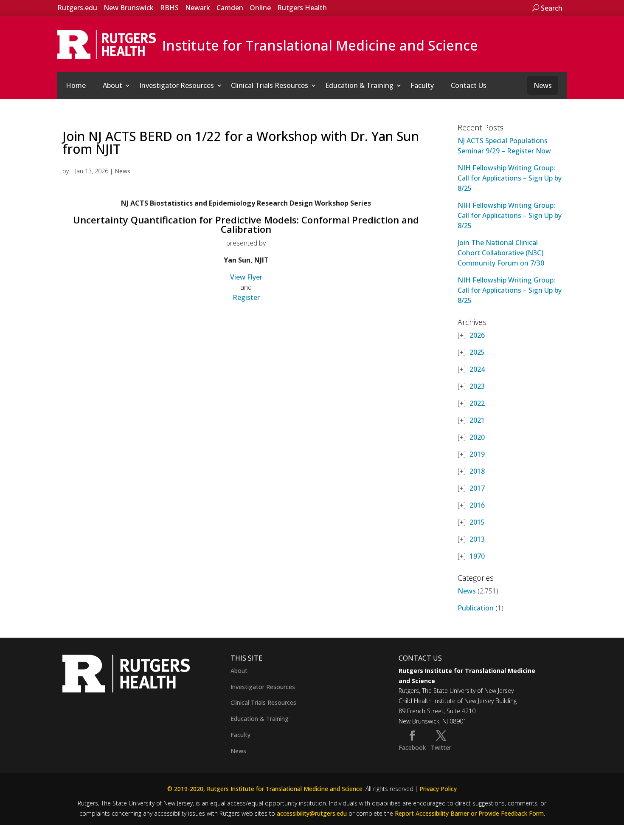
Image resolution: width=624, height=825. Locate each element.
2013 (477, 539)
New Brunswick (129, 7)
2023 (477, 386)
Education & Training (359, 85)
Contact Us (468, 85)
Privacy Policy (438, 789)
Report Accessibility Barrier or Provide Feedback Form (469, 813)
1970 (477, 556)
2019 (477, 454)
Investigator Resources (176, 85)
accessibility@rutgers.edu (312, 813)
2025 (477, 352)
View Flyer (246, 277)
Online (260, 7)
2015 (477, 522)
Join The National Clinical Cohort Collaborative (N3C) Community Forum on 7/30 (501, 253)
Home (76, 85)
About (112, 85)
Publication (476, 608)
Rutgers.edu (77, 7)
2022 (477, 403)
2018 (477, 471)
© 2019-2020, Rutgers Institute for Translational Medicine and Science (265, 789)
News (543, 85)
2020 (477, 437)
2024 (477, 369)
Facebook (412, 747)
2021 (477, 420)
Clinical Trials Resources (269, 85)
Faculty (422, 85)
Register (246, 297)
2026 (477, 335)
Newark (197, 7)
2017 (477, 488)
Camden (229, 7)
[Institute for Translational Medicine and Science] (106, 43)
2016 (477, 505)
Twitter (441, 747)
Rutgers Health (302, 7)
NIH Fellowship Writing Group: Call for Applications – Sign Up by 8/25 (510, 178)
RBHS (169, 7)
